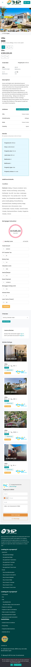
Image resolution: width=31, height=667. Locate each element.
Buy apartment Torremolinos (9, 559)
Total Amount (6, 246)
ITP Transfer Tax (6, 252)
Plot (3, 597)
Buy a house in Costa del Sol (9, 574)
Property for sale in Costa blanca (9, 609)
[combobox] (17, 317)
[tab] (3, 47)
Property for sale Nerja (7, 607)
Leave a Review (6, 321)
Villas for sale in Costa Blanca (8, 612)
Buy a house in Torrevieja (8, 582)
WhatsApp (16, 518)
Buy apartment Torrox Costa (9, 567)
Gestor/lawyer (6, 272)
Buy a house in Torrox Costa (9, 587)
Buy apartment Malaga (8, 554)
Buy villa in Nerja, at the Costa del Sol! (11, 604)
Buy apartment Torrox (8, 564)
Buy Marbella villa (7, 602)
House (3, 569)
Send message (15, 515)
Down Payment (6, 279)
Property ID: (6, 489)
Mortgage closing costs (9, 286)
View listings (12, 486)
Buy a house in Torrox (8, 584)
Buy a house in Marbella (8, 577)
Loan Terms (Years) (8, 299)
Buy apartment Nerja (7, 557)
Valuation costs (6, 266)
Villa (5, 364)
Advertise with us (6, 631)
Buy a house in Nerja (7, 579)
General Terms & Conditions (8, 622)
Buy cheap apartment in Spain (9, 614)
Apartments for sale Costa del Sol (9, 617)
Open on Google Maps (23, 109)
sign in (22, 333)
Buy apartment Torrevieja (9, 562)
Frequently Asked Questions (8, 628)
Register (22, 335)
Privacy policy (17, 664)
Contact (8, 373)
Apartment (4, 552)
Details (6, 367)
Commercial (5, 594)
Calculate (6, 306)
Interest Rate (6, 292)
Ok (11, 664)
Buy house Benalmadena (8, 572)
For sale (3, 40)
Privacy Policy (5, 625)
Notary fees (5, 259)
